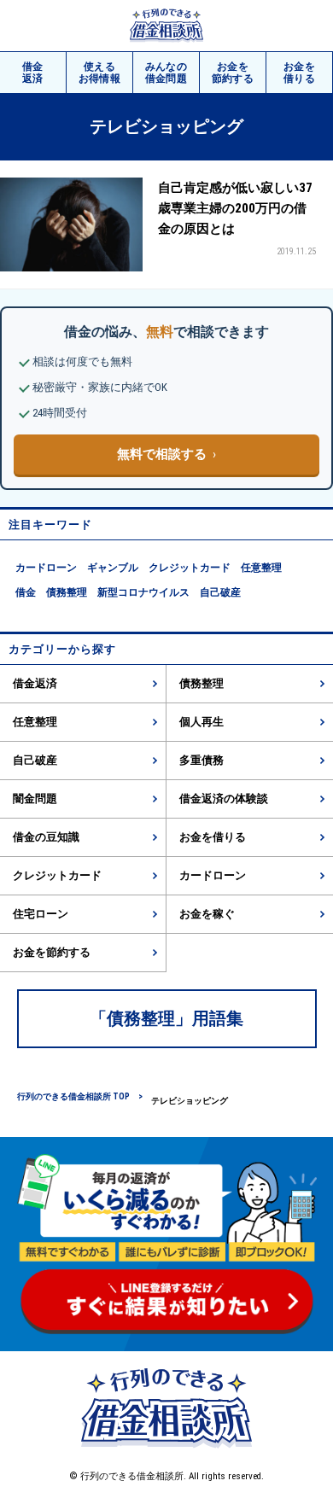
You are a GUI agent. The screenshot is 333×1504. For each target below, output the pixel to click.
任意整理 (261, 568)
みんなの (166, 73)
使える (100, 73)
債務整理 (66, 592)
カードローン (46, 568)
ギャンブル (112, 568)
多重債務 (201, 760)
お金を (233, 73)
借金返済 (35, 683)
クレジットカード (190, 568)
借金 (33, 73)
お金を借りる (212, 837)
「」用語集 (166, 1018)
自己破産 (220, 592)
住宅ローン (40, 913)
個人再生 (201, 721)
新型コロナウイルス (143, 592)
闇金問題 (35, 798)
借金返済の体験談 (223, 798)
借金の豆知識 (46, 837)
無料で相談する (162, 454)
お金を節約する (52, 952)
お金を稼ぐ (207, 913)
